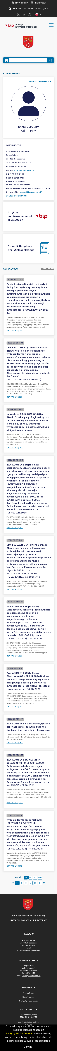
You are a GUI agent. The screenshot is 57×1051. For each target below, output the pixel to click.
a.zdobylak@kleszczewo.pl (28, 950)
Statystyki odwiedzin (28, 1001)
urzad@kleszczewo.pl (24, 170)
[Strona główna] (6, 60)
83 (35, 883)
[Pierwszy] (13, 883)
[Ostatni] (44, 883)
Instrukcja (40, 3)
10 (26, 878)
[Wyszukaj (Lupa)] (50, 60)
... (30, 883)
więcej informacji (40, 81)
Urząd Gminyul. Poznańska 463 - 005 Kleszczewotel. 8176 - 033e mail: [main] (28, 971)
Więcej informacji (16, 196)
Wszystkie (47, 269)
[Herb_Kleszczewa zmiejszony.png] (28, 42)
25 (30, 878)
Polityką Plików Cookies (19, 1033)
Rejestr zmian (28, 997)
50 (35, 878)
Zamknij (28, 1046)
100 (39, 878)
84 (40, 883)
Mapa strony (21, 3)
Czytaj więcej (15, 330)
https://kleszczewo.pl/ (30, 192)
